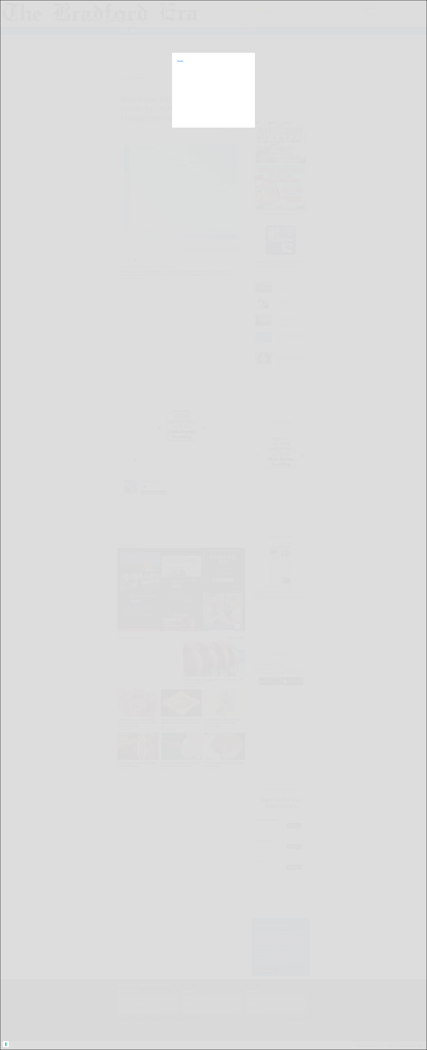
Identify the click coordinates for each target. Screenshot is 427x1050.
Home (180, 61)
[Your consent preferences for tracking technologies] (6, 1044)
